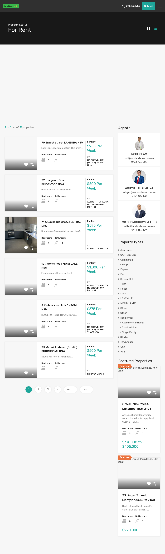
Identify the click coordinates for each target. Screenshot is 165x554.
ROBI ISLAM (139, 154)
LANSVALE (126, 298)
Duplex (124, 269)
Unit (122, 346)
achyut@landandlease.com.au (139, 192)
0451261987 (133, 6)
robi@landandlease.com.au (139, 158)
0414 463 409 (139, 229)
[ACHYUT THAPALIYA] (139, 182)
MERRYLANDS (128, 303)
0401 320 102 (139, 195)
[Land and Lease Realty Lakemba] (11, 6)
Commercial (126, 259)
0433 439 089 (139, 161)
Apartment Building (133, 322)
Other (123, 313)
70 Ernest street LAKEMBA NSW (62, 142)
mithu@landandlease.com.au (139, 226)
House (123, 288)
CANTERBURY (128, 254)
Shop (125, 264)
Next (69, 389)
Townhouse (126, 342)
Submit (148, 6)
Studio (124, 337)
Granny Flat (126, 279)
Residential (126, 317)
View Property (21, 163)
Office (123, 308)
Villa (122, 351)
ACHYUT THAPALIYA (139, 188)
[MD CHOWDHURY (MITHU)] (139, 216)
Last (85, 389)
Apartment (126, 250)
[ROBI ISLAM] (139, 148)
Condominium (129, 327)
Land (123, 293)
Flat (122, 274)
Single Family (129, 332)
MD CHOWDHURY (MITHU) (139, 222)
